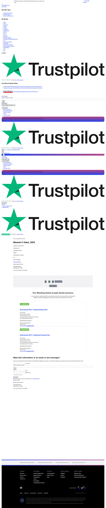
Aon (4, 40)
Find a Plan (4, 6)
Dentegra (5, 36)
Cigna (4, 23)
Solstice (5, 27)
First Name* (27, 363)
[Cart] (5, 149)
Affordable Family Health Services (10, 39)
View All (3, 52)
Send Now (16, 377)
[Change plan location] (15, 2)
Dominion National (7, 37)
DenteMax (5, 29)
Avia (4, 33)
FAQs (4, 113)
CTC (4, 50)
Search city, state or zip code (7, 97)
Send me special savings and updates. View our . (27, 378)
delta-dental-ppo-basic (8, 44)
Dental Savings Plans (7, 13)
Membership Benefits (7, 110)
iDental (4, 26)
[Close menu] (3, 151)
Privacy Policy (37, 378)
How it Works (4, 107)
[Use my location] (3, 101)
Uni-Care (5, 34)
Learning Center (6, 115)
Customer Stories (7, 112)
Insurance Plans (17, 261)
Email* (26, 370)
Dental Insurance (7, 14)
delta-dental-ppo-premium (8, 46)
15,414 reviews (20, 201)
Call (30, 325)
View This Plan (23, 325)
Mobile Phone (28, 372)
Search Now (4, 103)
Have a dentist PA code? (7, 105)
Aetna (4, 22)
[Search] (3, 150)
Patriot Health (6, 30)
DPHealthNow (6, 47)
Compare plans (58, 281)
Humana (5, 32)
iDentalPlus (5, 43)
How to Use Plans (7, 109)
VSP (4, 49)
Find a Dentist (4, 96)
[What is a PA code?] (14, 105)
